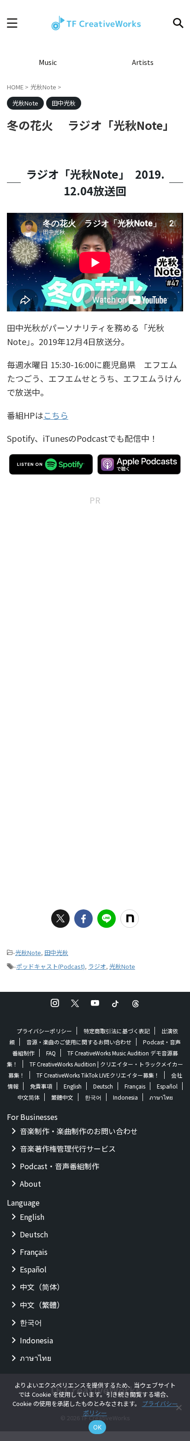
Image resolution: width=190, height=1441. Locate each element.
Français (135, 1086)
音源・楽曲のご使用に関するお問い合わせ (78, 1042)
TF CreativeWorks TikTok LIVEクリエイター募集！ (98, 1075)
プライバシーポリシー (44, 1031)
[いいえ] (178, 1407)
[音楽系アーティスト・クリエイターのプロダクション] (95, 23)
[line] (106, 918)
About (30, 1183)
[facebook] (83, 918)
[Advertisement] (95, 602)
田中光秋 (56, 952)
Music (48, 62)
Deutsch (103, 1086)
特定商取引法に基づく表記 (116, 1031)
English (73, 1086)
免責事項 (41, 1086)
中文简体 (29, 1097)
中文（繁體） (42, 1304)
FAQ (51, 1053)
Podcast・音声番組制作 (59, 1166)
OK (97, 1427)
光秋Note (28, 952)
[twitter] (60, 918)
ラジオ (97, 966)
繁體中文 (62, 1097)
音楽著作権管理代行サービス (68, 1148)
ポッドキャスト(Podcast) (50, 966)
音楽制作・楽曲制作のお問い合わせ (79, 1130)
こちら (55, 415)
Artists (143, 62)
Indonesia (125, 1097)
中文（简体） (42, 1286)
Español (167, 1086)
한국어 (93, 1097)
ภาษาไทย (161, 1097)
